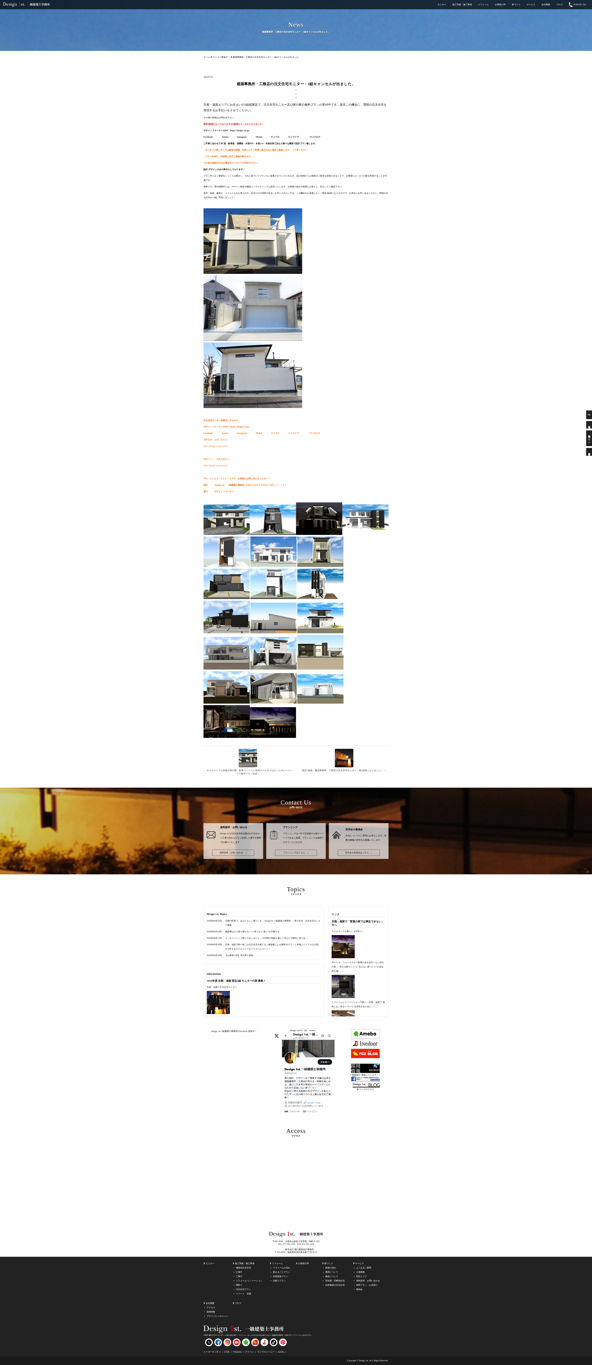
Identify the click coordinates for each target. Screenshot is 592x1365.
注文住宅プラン (243, 1289)
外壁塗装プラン (280, 1276)
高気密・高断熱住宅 (335, 1281)
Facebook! (208, 137)
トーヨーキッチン (212, 1352)
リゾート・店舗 (243, 1294)
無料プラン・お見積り (367, 1285)
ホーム (207, 57)
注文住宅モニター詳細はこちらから (221, 420)
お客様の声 (500, 4)
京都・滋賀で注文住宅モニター (222, 987)
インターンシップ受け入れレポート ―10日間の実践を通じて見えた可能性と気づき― (266, 938)
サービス (531, 4)
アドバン (250, 1352)
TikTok (258, 137)
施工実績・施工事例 (462, 4)
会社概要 (545, 4)
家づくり (516, 4)
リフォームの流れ (281, 1268)
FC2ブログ (315, 137)
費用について (331, 1272)
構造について (331, 1276)
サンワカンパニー (266, 1352)
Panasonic (238, 1352)
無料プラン (589, 438)
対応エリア (361, 1276)
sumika (281, 1352)
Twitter (225, 137)
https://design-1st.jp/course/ (215, 465)
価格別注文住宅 (243, 1268)
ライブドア (293, 137)
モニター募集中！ (221, 57)
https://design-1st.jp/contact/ (216, 446)
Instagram (242, 137)
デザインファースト (224, 491)
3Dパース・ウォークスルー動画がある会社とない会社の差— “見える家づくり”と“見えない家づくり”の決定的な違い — (358, 966)
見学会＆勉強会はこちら (358, 853)
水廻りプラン (279, 1281)
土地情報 (360, 1272)
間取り (239, 1285)
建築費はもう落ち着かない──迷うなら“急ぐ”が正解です (252, 931)
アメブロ (275, 137)
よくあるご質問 (363, 1268)
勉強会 (589, 424)
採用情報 (211, 1312)
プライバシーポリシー (217, 1316)
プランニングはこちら (296, 853)
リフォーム (483, 4)
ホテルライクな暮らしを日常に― (348, 931)
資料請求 (589, 452)
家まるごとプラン (281, 1272)
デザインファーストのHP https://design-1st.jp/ (226, 130)
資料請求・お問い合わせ (233, 853)
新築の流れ (330, 1268)
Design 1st (219, 485)
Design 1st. (225, 833)
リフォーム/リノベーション (249, 1281)
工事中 (239, 1276)
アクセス (211, 1307)
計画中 (239, 1272)
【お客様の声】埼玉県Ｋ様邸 (239, 955)
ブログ (559, 4)
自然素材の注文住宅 (335, 1285)
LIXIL (227, 1352)
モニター (442, 4)
